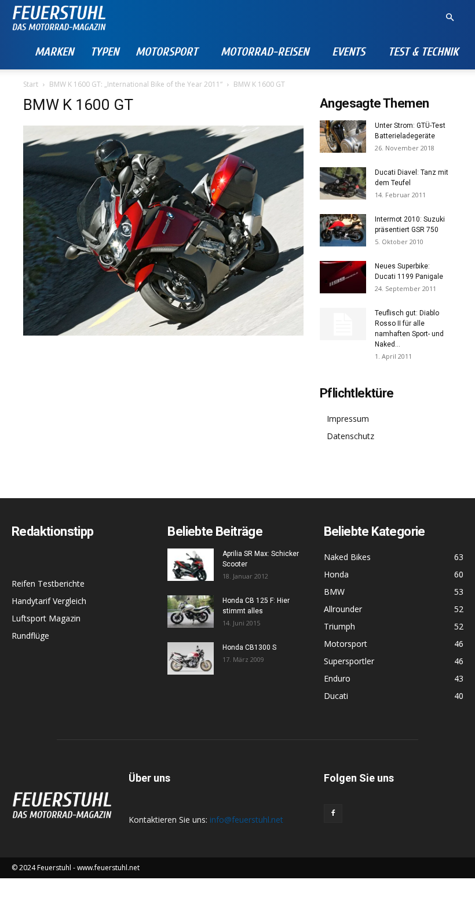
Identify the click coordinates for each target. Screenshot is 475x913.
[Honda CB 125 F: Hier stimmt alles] (190, 611)
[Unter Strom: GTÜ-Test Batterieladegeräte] (343, 136)
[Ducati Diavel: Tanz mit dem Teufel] (343, 183)
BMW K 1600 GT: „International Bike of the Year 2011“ (135, 84)
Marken (54, 51)
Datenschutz (350, 435)
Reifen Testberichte (48, 583)
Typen (104, 51)
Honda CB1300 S (249, 647)
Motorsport (167, 51)
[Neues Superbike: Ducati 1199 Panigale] (343, 277)
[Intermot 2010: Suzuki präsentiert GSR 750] (343, 230)
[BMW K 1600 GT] (163, 332)
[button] (449, 17)
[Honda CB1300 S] (190, 658)
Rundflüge (30, 635)
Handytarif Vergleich (49, 600)
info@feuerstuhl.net (246, 819)
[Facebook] (333, 813)
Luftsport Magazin (46, 618)
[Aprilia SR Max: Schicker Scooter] (190, 564)
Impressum (348, 418)
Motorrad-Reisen (265, 51)
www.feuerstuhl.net (108, 867)
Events (348, 51)
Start (30, 84)
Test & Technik (423, 51)
